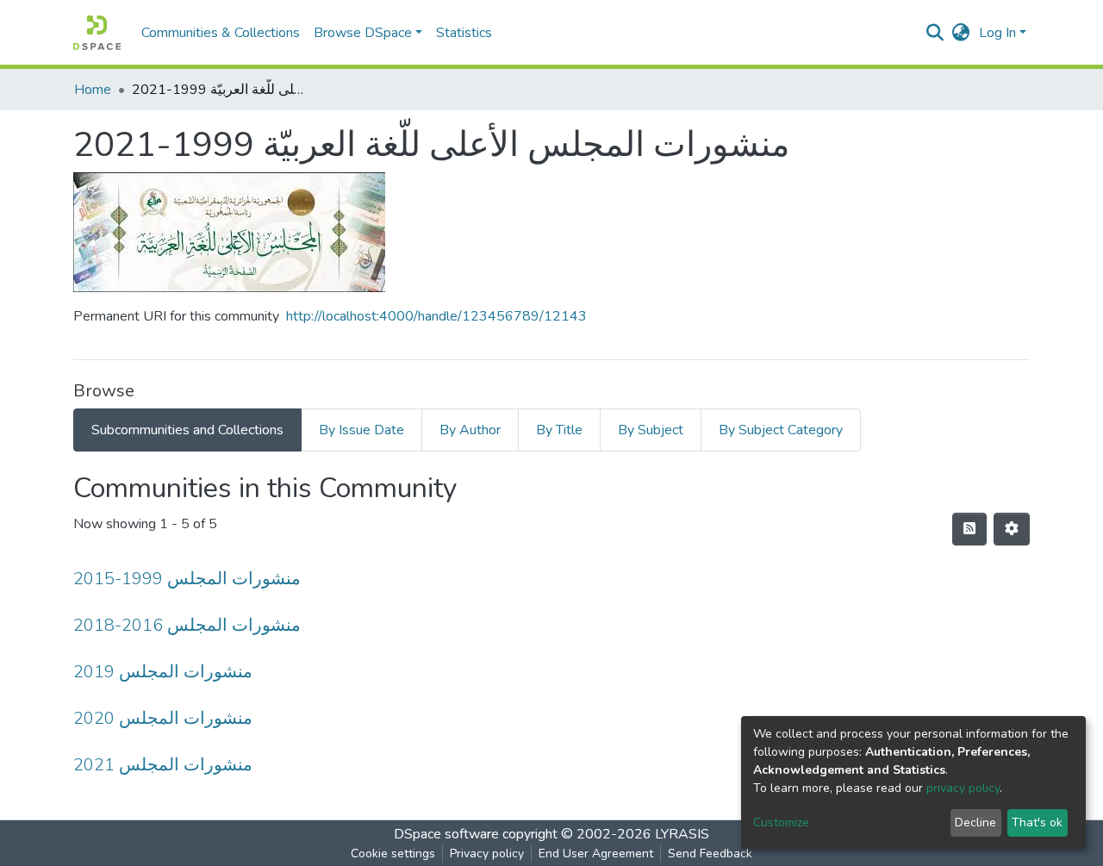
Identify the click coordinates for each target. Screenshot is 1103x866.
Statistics (464, 32)
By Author (470, 430)
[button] (961, 32)
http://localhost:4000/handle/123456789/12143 (436, 316)
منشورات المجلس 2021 (162, 764)
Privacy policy (487, 853)
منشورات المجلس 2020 (162, 718)
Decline (975, 822)
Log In (997, 32)
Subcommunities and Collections (187, 430)
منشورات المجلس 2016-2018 (187, 625)
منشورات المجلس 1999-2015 (187, 578)
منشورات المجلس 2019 (162, 671)
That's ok (1037, 822)
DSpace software (446, 834)
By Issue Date (361, 430)
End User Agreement (596, 853)
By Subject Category (781, 430)
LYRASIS (682, 834)
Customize (781, 822)
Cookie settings (393, 853)
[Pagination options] (1012, 529)
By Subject (650, 430)
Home (92, 89)
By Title (559, 430)
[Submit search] (935, 33)
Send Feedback (710, 853)
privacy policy (963, 788)
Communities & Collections (220, 32)
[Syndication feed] (969, 529)
